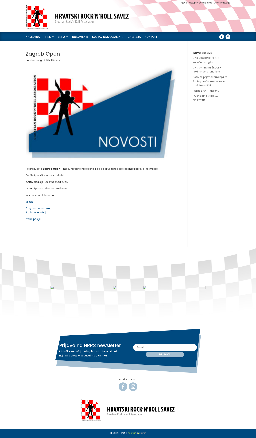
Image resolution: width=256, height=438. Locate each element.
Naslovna (33, 37)
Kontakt (151, 37)
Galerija (134, 37)
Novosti (56, 60)
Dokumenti (80, 37)
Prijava (183, 2)
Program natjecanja (38, 208)
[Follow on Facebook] (221, 36)
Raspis (29, 201)
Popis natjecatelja (36, 212)
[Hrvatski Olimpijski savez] (128, 288)
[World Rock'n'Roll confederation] (82, 288)
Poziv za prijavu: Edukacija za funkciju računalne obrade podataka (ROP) (210, 81)
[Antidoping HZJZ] (174, 288)
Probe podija (33, 219)
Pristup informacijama (200, 2)
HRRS (47, 37)
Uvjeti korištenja (222, 2)
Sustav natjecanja (106, 37)
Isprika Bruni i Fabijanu (206, 91)
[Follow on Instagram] (228, 36)
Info (61, 37)
